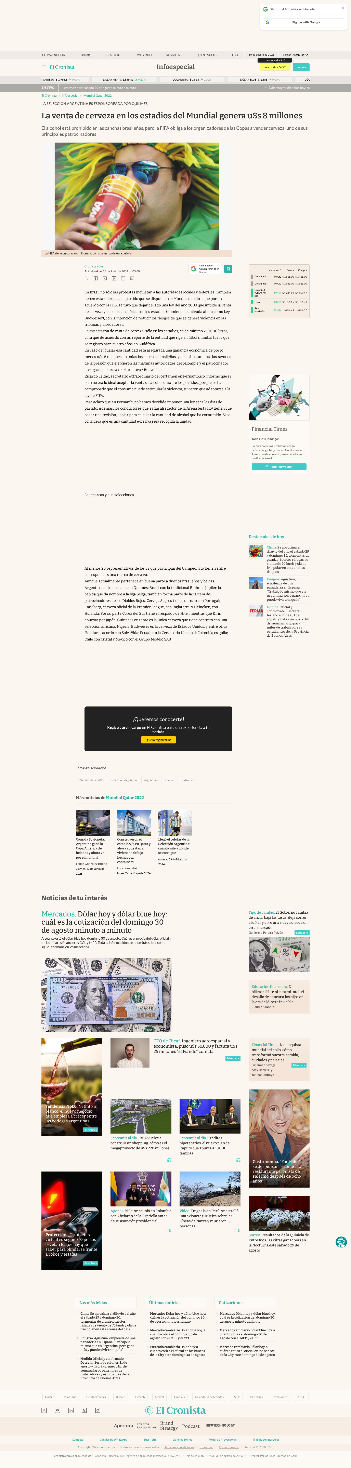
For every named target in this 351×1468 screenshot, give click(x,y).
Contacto (77, 1439)
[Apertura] (123, 1426)
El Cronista (49, 95)
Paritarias (256, 1397)
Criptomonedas (96, 1397)
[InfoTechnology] (220, 1426)
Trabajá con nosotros (266, 1439)
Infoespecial (70, 95)
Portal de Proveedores (222, 1439)
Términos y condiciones (179, 1447)
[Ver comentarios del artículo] (132, 278)
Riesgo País (174, 55)
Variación (274, 270)
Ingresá (301, 67)
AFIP (237, 1397)
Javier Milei (143, 55)
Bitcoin (120, 1397)
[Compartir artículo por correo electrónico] (123, 278)
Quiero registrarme (158, 740)
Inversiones (280, 1397)
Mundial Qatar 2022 (97, 95)
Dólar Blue (69, 1397)
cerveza (168, 780)
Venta (290, 270)
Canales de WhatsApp (113, 1439)
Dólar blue (112, 55)
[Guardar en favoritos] (228, 269)
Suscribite (150, 1439)
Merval (159, 1397)
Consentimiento (229, 1447)
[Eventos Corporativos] (146, 1426)
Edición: (293, 54)
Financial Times (270, 429)
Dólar (85, 55)
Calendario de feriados (209, 1397)
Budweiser (187, 780)
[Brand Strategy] (169, 1426)
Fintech (140, 1397)
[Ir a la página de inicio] (62, 67)
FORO (235, 55)
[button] (341, 1242)
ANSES (301, 1397)
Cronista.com (93, 266)
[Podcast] (191, 1426)
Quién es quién (207, 55)
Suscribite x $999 (275, 67)
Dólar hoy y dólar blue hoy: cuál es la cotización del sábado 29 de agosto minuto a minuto (228, 88)
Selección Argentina (124, 780)
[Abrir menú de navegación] (43, 67)
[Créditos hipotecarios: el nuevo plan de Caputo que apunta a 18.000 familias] (210, 1116)
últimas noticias (54, 55)
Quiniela (179, 1397)
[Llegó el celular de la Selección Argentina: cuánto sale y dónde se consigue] (175, 823)
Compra (302, 270)
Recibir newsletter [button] (281, 466)
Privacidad (206, 1447)
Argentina (150, 780)
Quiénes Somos (182, 1439)
